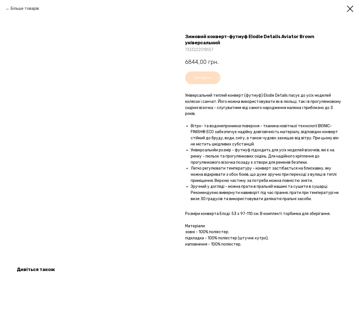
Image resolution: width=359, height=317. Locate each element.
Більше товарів (25, 8)
